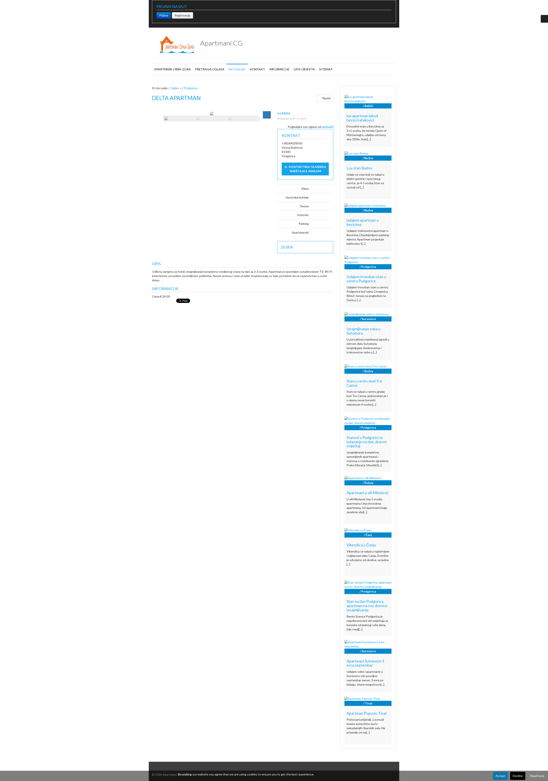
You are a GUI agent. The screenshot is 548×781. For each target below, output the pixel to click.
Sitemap (325, 69)
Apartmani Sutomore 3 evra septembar (365, 663)
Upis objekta (304, 69)
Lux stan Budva (359, 168)
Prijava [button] (163, 15)
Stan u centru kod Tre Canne (364, 383)
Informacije (279, 69)
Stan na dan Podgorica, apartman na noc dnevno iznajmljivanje (367, 605)
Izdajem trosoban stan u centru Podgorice (366, 278)
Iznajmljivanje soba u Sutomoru (363, 330)
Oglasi (174, 88)
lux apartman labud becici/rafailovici (362, 117)
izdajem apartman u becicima (363, 222)
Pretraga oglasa (209, 69)
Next (265, 119)
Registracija (182, 15)
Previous (157, 119)
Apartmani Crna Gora (172, 69)
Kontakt (257, 69)
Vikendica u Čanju (361, 544)
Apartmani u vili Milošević (368, 492)
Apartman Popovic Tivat (367, 713)
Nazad (326, 98)
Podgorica (190, 88)
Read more (537, 776)
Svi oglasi (237, 69)
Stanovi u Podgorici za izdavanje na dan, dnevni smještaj (367, 441)
